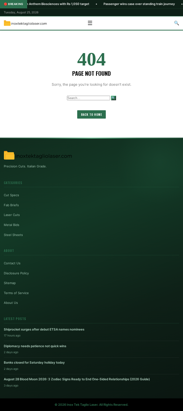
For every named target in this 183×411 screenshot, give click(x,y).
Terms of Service (16, 293)
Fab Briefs (11, 205)
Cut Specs (11, 195)
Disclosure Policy (16, 273)
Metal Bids (11, 225)
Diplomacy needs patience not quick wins (35, 346)
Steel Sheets (13, 235)
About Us (11, 303)
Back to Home (91, 114)
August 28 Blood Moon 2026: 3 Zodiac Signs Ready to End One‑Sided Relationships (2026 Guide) (77, 379)
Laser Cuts (12, 215)
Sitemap (10, 283)
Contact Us (12, 263)
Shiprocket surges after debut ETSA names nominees (44, 329)
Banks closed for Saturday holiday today (34, 362)
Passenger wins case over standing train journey (127, 4)
